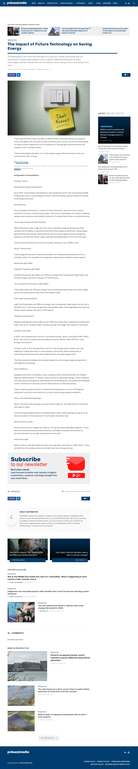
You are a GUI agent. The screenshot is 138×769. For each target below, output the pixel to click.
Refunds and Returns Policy (117, 764)
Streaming (80, 3)
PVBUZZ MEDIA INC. (26, 763)
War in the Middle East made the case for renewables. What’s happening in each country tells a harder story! (47, 578)
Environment (81, 491)
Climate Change (71, 491)
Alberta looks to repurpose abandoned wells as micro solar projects (62, 715)
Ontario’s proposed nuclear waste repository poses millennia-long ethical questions (70, 657)
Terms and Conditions (120, 762)
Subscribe (107, 3)
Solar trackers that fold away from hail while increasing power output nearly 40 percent (75, 31)
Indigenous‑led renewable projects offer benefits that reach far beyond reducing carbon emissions (48, 592)
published (17, 168)
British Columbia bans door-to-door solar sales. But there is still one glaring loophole (34, 31)
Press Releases (66, 3)
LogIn (98, 3)
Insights (41, 3)
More (90, 3)
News (34, 3)
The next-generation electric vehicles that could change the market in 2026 (60, 607)
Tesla (88, 491)
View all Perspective (48, 738)
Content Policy (97, 764)
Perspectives (52, 3)
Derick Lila (44, 611)
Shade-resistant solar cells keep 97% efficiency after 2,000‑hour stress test (115, 31)
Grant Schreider (16, 582)
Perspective (12, 40)
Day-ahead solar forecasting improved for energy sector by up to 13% (113, 168)
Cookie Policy (89, 762)
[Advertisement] (69, 16)
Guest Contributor (29, 69)
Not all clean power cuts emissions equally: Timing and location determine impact (113, 147)
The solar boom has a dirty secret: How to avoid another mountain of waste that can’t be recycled (64, 690)
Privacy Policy (103, 762)
